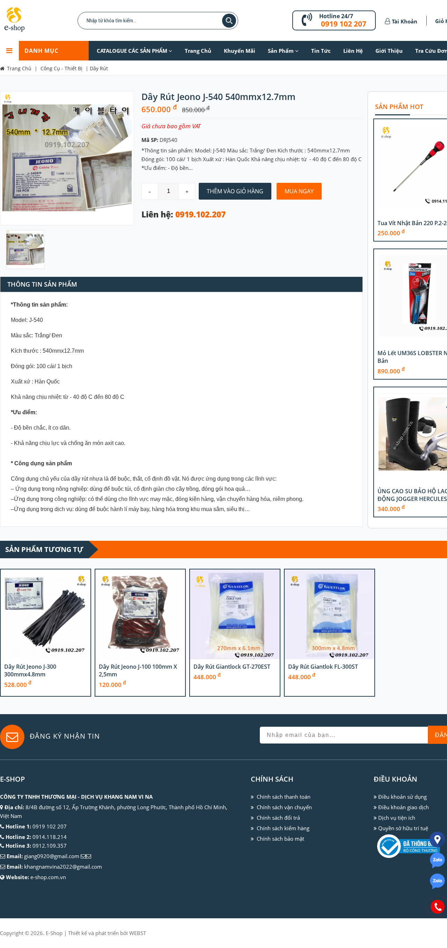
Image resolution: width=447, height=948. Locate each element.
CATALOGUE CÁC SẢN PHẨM (133, 50)
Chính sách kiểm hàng (283, 828)
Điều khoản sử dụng (402, 796)
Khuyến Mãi (239, 50)
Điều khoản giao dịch (403, 807)
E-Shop (54, 932)
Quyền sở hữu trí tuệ (403, 828)
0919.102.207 (200, 214)
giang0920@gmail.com (51, 856)
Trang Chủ (198, 50)
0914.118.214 (49, 836)
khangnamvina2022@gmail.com (63, 866)
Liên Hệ (353, 50)
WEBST (137, 932)
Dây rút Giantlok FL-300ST (323, 666)
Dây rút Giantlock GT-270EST (231, 666)
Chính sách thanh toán (283, 796)
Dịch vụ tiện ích (396, 817)
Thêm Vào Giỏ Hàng (235, 191)
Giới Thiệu (389, 50)
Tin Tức (321, 50)
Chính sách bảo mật (280, 838)
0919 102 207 (343, 24)
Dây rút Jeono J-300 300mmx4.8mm (30, 670)
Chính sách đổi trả (278, 817)
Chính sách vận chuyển (284, 807)
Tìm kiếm (229, 21)
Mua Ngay (299, 191)
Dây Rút (99, 68)
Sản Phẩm (281, 50)
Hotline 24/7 (336, 16)
